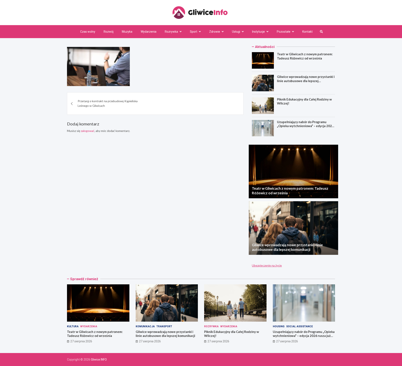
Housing (279, 326)
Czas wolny (87, 31)
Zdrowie (214, 31)
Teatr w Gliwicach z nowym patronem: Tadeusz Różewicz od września (305, 56)
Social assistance (299, 326)
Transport (164, 326)
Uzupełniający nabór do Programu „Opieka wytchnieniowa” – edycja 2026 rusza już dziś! (305, 126)
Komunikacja (145, 326)
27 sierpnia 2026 (81, 341)
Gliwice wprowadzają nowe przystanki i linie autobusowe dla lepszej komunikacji (306, 81)
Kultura (73, 326)
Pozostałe (283, 31)
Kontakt (307, 31)
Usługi (236, 31)
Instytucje (258, 31)
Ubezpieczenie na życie (267, 265)
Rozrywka (171, 31)
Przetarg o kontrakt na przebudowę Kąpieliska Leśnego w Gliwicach (108, 103)
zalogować (87, 131)
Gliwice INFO (99, 359)
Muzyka (127, 31)
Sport (193, 31)
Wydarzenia (148, 31)
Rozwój (108, 31)
